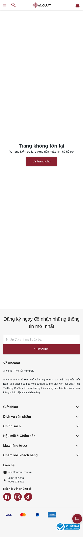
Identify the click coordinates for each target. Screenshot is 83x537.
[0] (77, 5)
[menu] (4, 5)
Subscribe (41, 349)
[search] (13, 5)
